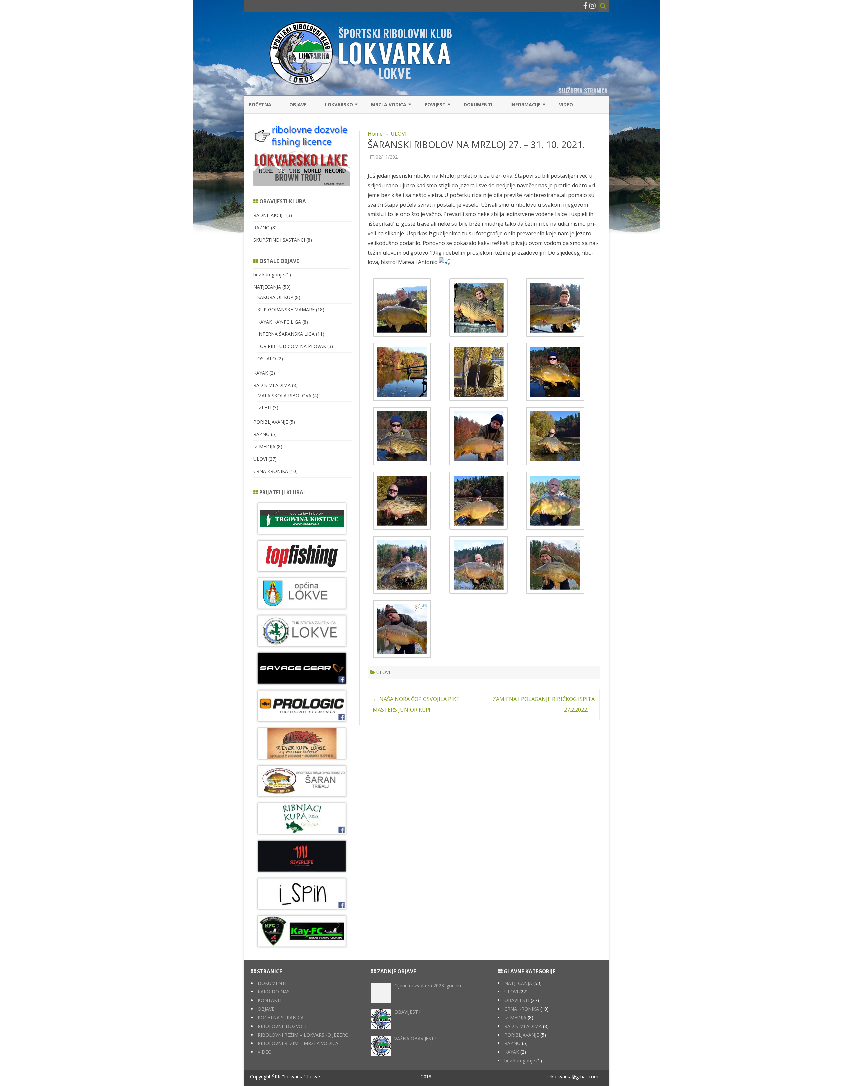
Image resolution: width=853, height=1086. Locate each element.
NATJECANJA (267, 287)
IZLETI (264, 407)
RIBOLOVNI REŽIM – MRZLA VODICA (298, 1043)
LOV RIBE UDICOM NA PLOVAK (291, 346)
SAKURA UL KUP (275, 297)
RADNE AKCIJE (269, 215)
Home (375, 133)
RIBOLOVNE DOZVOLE (283, 1026)
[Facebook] (585, 5)
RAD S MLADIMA (272, 385)
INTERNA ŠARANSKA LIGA (286, 334)
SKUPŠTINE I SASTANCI (279, 240)
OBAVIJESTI (516, 1000)
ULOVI (399, 133)
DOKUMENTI (478, 104)
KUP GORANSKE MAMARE (286, 309)
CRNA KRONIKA (270, 471)
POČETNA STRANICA (281, 1017)
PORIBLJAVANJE (270, 422)
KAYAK (260, 373)
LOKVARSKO (339, 104)
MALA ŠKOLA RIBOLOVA (284, 395)
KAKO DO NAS (274, 991)
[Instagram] (592, 5)
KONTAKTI (269, 1000)
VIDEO (566, 104)
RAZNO (261, 227)
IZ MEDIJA (264, 446)
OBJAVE (298, 104)
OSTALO (266, 358)
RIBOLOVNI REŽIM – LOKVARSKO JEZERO (303, 1035)
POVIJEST (435, 104)
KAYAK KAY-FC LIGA (279, 322)
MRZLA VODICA (388, 104)
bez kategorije (268, 274)
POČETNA (260, 104)
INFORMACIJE (525, 104)
